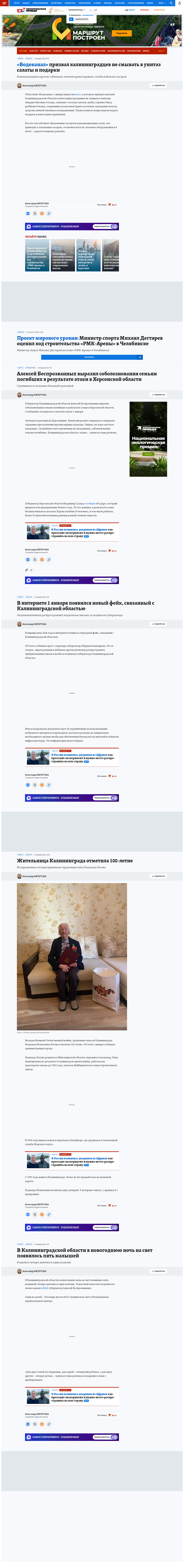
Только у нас (45, 51)
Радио (132, 10)
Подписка (159, 10)
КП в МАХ (84, 51)
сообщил (90, 503)
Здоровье (120, 3)
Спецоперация (40, 3)
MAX (45, 1288)
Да (71, 19)
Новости (34, 51)
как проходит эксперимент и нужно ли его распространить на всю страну (83, 533)
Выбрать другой (82, 19)
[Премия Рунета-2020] (55, 10)
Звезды (108, 3)
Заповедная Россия (116, 51)
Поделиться (159, 85)
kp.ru (114, 204)
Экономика (85, 3)
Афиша (146, 51)
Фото (17, 3)
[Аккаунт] (179, 3)
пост (78, 94)
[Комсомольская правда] (31, 10)
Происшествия (134, 51)
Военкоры (57, 51)
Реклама (144, 10)
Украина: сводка (71, 51)
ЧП (31, 570)
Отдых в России (98, 51)
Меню (4, 3)
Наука (150, 3)
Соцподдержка (136, 3)
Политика (56, 3)
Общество (70, 3)
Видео (26, 3)
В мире (97, 3)
